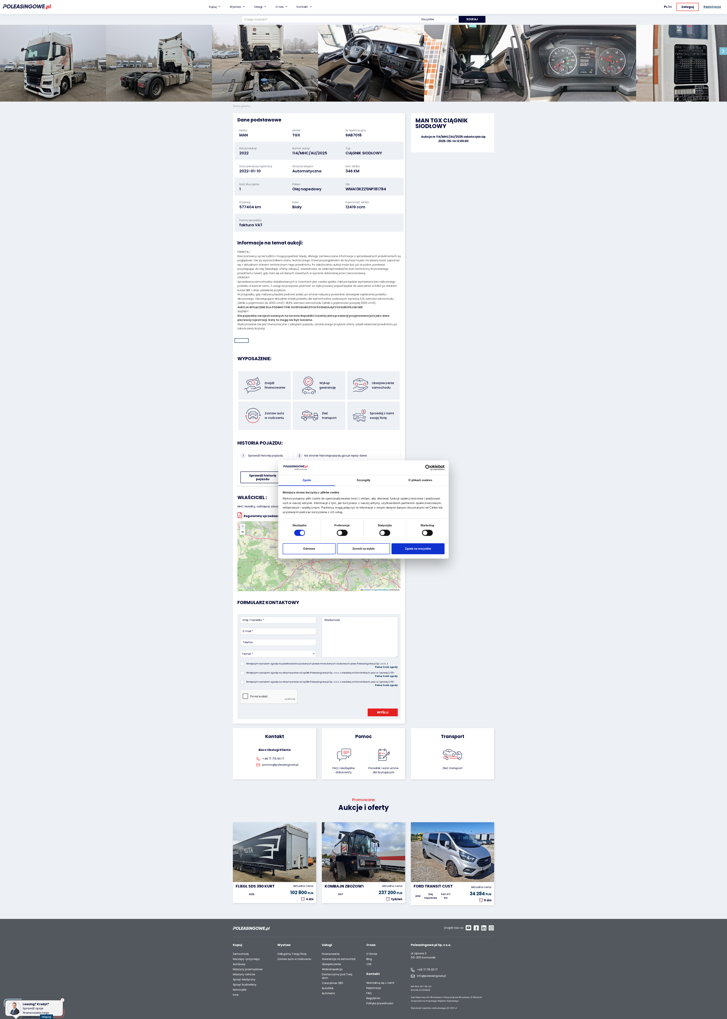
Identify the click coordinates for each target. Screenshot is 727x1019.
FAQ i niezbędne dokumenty (343, 770)
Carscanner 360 (332, 983)
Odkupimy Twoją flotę (292, 954)
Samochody (241, 954)
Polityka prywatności (379, 1003)
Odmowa (309, 548)
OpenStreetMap (381, 589)
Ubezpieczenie (331, 964)
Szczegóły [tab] (364, 480)
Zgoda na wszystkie (418, 548)
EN (670, 7)
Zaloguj (687, 7)
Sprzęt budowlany (244, 984)
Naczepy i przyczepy (246, 959)
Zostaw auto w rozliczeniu (294, 959)
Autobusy (239, 964)
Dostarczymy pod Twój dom (337, 976)
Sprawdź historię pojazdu (262, 477)
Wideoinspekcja (332, 969)
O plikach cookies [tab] (420, 480)
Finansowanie (331, 954)
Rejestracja (373, 988)
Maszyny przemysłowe (248, 969)
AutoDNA (327, 988)
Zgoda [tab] (307, 480)
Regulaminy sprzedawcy (262, 516)
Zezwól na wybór (363, 548)
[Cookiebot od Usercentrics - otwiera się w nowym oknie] (428, 468)
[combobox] (439, 19)
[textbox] (439, 19)
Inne (236, 995)
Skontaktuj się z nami (380, 983)
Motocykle (239, 990)
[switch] (342, 533)
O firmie (371, 954)
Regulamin (373, 998)
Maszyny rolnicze (244, 974)
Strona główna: (242, 106)
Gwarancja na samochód (338, 959)
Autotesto (328, 993)
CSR (368, 964)
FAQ (369, 993)
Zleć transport (452, 768)
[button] (723, 51)
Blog (369, 959)
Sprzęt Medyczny (244, 979)
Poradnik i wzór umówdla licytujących (383, 770)
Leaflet (366, 589)
